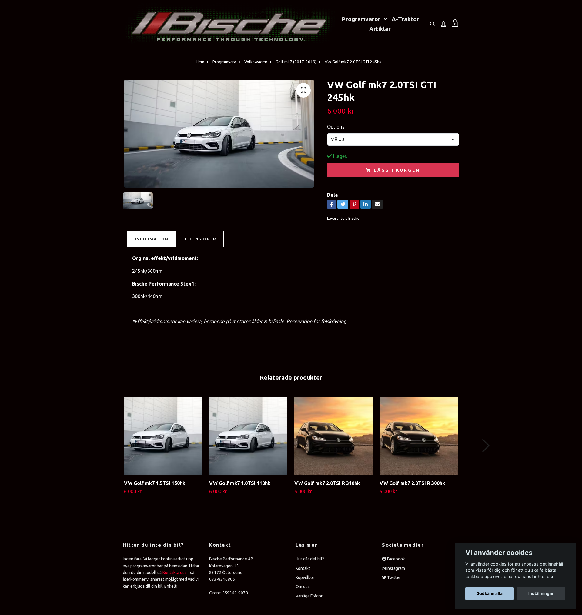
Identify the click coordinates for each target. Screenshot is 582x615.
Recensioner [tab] (199, 239)
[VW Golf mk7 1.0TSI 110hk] (248, 436)
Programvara (224, 61)
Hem (200, 61)
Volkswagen (255, 61)
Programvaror (361, 19)
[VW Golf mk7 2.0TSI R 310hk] (333, 436)
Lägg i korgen (397, 170)
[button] (485, 445)
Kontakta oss (174, 572)
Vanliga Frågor (309, 595)
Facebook (395, 559)
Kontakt (303, 568)
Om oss (303, 586)
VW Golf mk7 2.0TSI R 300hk (412, 483)
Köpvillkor (305, 577)
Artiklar (380, 28)
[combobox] (393, 139)
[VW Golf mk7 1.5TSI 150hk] (163, 436)
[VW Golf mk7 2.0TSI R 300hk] (419, 436)
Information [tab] (151, 239)
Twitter (393, 577)
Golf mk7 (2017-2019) (296, 61)
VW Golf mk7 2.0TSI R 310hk (327, 483)
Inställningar (541, 593)
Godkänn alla (490, 593)
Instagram (395, 568)
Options (336, 126)
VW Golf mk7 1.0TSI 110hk (239, 483)
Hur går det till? (310, 559)
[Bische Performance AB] (229, 24)
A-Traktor (405, 19)
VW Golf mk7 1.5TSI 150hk (154, 483)
